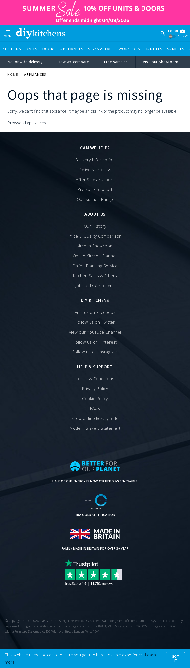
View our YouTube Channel (95, 332)
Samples (175, 48)
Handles (153, 48)
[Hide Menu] (40, 33)
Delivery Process (95, 169)
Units (31, 48)
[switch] (172, 36)
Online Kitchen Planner (95, 256)
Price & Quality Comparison (95, 236)
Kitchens (11, 48)
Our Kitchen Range (95, 199)
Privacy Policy (95, 388)
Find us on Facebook (95, 312)
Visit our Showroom (160, 61)
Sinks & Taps (101, 48)
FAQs (95, 408)
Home (12, 74)
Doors (48, 48)
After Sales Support (95, 179)
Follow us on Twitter (95, 322)
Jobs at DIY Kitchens (95, 285)
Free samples (116, 61)
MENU (8, 33)
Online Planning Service (95, 265)
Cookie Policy (95, 398)
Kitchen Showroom (95, 246)
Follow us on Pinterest (95, 342)
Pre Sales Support (95, 189)
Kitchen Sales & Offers (95, 275)
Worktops (129, 48)
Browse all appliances (26, 123)
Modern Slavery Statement (95, 428)
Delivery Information (95, 159)
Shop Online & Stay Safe (95, 418)
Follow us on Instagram (95, 352)
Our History (95, 226)
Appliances (71, 48)
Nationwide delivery (25, 61)
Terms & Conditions (95, 378)
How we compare (73, 61)
